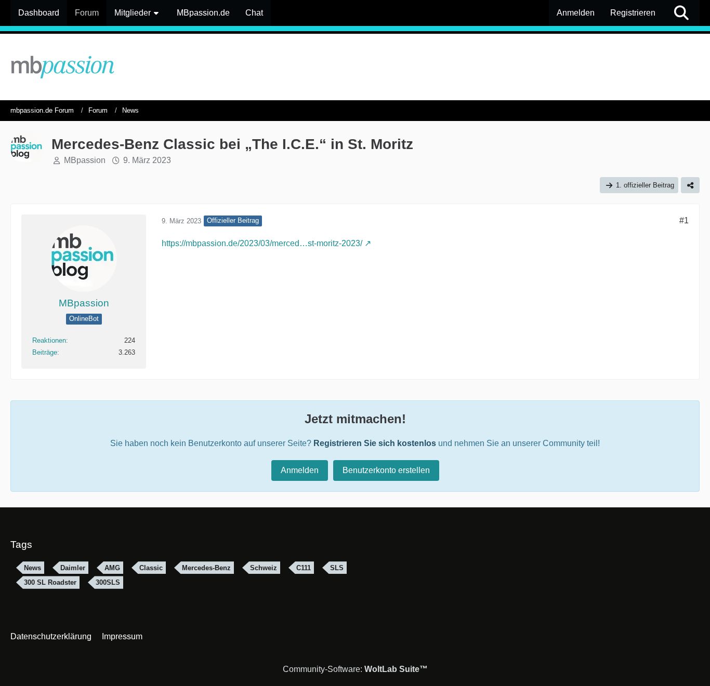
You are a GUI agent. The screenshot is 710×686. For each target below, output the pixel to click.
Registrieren (632, 12)
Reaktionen (49, 340)
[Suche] (681, 13)
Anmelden (576, 12)
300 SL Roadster (50, 582)
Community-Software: (355, 669)
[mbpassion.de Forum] (355, 67)
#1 (684, 220)
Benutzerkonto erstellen (386, 470)
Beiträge (44, 352)
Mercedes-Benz (206, 568)
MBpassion (85, 160)
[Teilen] (690, 185)
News (32, 568)
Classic (151, 568)
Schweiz (263, 568)
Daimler (72, 568)
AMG (112, 568)
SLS (337, 568)
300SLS (108, 582)
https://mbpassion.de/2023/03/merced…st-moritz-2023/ (262, 243)
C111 (303, 568)
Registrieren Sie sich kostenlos (374, 443)
